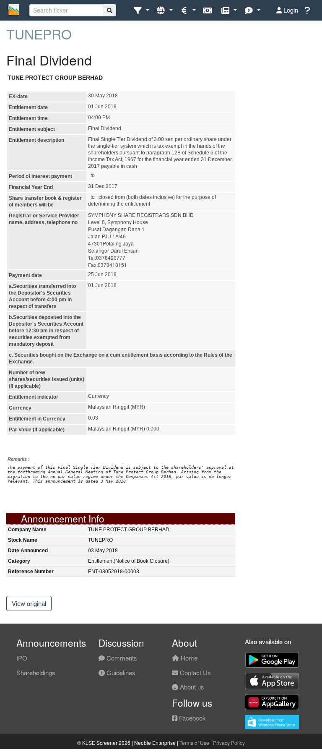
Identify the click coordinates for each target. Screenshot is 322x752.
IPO (21, 657)
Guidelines (120, 672)
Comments (121, 657)
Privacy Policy (229, 742)
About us (191, 686)
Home (188, 657)
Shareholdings (35, 672)
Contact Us (194, 672)
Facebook (191, 717)
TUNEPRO (39, 33)
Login (290, 9)
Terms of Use (194, 742)
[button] (141, 10)
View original (29, 603)
